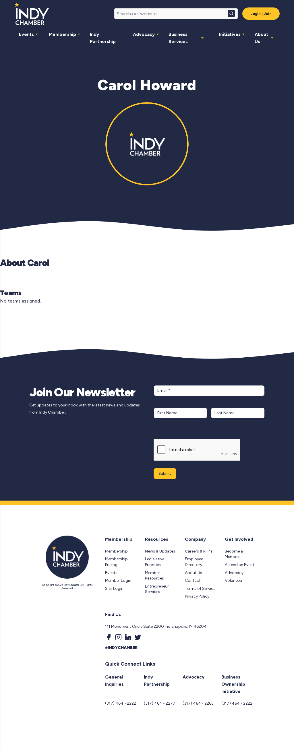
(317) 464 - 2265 (198, 703)
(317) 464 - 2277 (159, 703)
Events (26, 34)
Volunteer (234, 580)
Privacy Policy (197, 596)
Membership (62, 34)
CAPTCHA (165, 433)
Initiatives (230, 34)
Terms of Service (200, 588)
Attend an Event (239, 564)
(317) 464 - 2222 (120, 703)
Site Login (114, 588)
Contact (193, 580)
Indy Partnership (103, 38)
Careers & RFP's (198, 551)
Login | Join (261, 13)
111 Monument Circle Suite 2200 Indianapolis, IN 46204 (156, 626)
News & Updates (160, 551)
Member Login (118, 580)
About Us (261, 38)
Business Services (178, 38)
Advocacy (144, 34)
